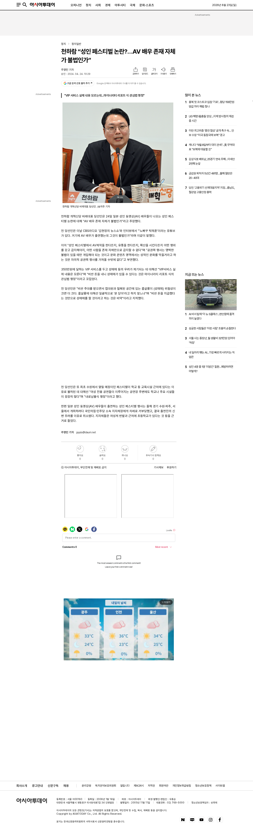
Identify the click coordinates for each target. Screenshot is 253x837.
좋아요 (80, 449)
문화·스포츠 (146, 5)
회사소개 (21, 785)
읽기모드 (145, 74)
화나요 (125, 449)
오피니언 (76, 5)
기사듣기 (163, 74)
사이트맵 (220, 785)
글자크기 (154, 74)
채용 (66, 785)
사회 (98, 5)
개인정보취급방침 (181, 785)
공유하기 (136, 74)
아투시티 (120, 5)
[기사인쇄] (173, 69)
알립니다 (125, 785)
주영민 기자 (67, 69)
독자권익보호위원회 (105, 785)
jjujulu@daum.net (86, 432)
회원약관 (163, 785)
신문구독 (53, 785)
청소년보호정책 (203, 785)
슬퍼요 (102, 449)
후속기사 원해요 (153, 449)
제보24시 (139, 785)
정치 (88, 5)
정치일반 (76, 44)
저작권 (151, 785)
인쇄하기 (173, 74)
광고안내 (37, 785)
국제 (132, 5)
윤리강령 (86, 785)
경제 (107, 5)
